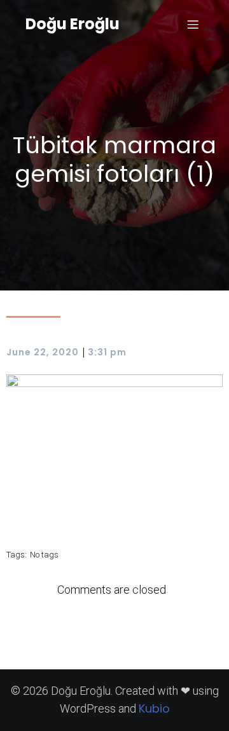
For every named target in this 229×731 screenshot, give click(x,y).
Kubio (154, 708)
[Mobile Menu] (193, 24)
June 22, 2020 (42, 352)
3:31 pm (107, 352)
